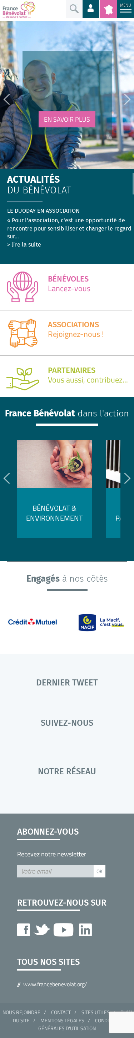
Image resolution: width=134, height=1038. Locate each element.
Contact (61, 1012)
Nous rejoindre (21, 1012)
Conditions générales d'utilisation (79, 1024)
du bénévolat (39, 185)
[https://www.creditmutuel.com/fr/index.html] (36, 621)
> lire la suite (24, 244)
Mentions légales (62, 1020)
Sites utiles (95, 1012)
